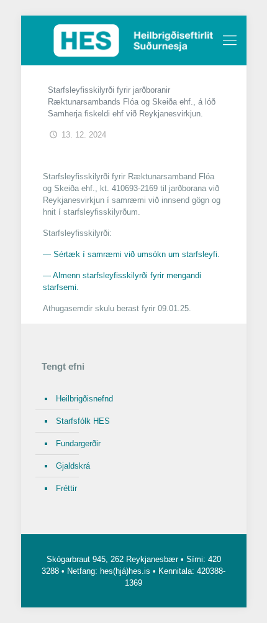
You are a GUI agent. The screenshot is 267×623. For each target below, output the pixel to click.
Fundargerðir (78, 443)
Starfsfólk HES (83, 421)
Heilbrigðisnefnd (84, 398)
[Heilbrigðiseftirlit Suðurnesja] (133, 40)
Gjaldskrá (73, 466)
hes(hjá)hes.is (125, 571)
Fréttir (66, 488)
